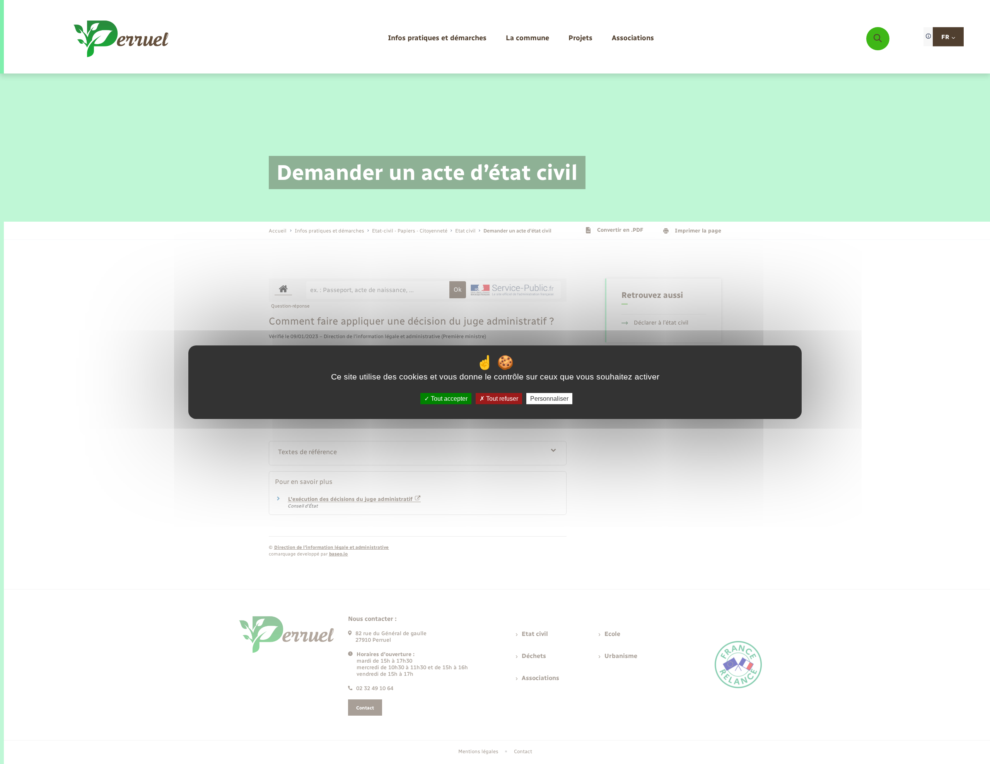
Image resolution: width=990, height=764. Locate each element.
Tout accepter (448, 398)
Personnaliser (549, 398)
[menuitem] (437, 38)
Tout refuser (501, 398)
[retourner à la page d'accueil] (121, 38)
